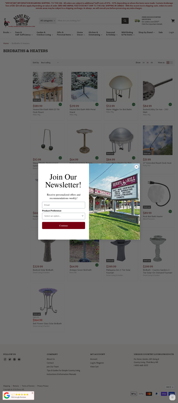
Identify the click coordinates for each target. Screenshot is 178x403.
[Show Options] (82, 216)
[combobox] (62, 216)
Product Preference (51, 211)
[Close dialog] (136, 166)
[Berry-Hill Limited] (7, 398)
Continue (63, 225)
